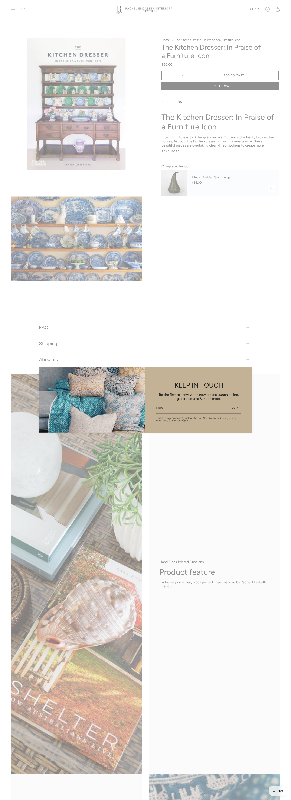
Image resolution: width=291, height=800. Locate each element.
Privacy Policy (228, 418)
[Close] (245, 374)
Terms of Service (171, 420)
